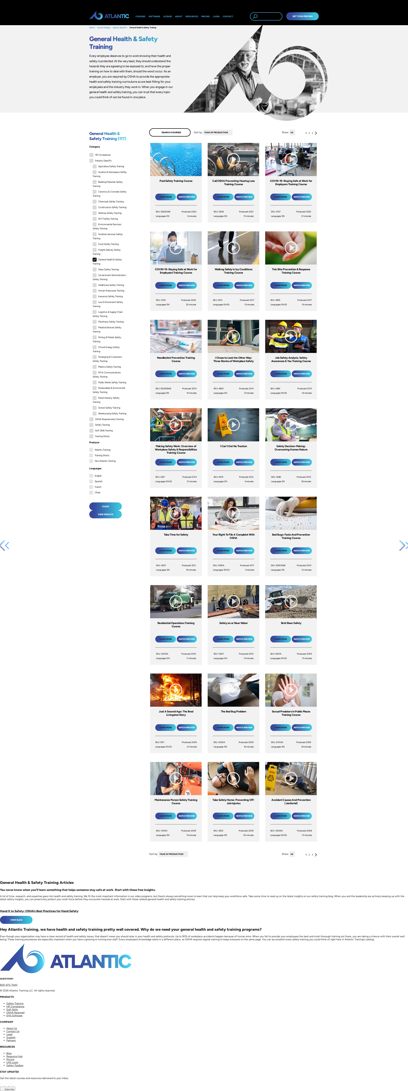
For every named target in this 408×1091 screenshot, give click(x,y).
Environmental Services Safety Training (107, 226)
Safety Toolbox (14, 1065)
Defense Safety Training (109, 213)
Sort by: (198, 132)
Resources (192, 16)
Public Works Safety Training (112, 382)
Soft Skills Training (104, 430)
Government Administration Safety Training (109, 277)
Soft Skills (12, 1009)
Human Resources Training (111, 290)
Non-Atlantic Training (105, 461)
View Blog (16, 920)
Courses (140, 16)
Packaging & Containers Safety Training (107, 358)
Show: (285, 132)
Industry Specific (120, 27)
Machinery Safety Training (111, 321)
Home (91, 27)
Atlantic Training (102, 449)
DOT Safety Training (108, 218)
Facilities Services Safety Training (108, 236)
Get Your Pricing (302, 16)
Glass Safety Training (108, 269)
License (167, 16)
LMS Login (12, 1062)
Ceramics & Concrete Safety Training (109, 193)
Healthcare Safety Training (111, 285)
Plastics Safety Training (109, 366)
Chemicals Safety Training (111, 201)
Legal (9, 1034)
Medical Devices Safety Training (107, 329)
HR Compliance (103, 154)
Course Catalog (103, 27)
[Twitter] (11, 1085)
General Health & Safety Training (142, 27)
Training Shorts (102, 436)
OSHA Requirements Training (109, 419)
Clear (105, 506)
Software (154, 16)
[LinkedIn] (2, 1085)
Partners (11, 1040)
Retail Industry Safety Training (106, 399)
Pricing (10, 1059)
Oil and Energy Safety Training (106, 349)
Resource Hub (14, 1056)
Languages (95, 468)
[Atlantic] (109, 16)
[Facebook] (6, 1085)
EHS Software (14, 1015)
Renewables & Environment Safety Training (109, 390)
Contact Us (12, 1031)
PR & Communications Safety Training (107, 374)
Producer (94, 442)
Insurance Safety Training (110, 296)
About (178, 16)
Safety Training (102, 424)
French (98, 487)
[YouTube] (15, 1085)
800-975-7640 (8, 984)
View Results (105, 514)
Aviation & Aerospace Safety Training (110, 174)
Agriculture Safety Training (111, 166)
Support (10, 1037)
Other (97, 492)
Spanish (98, 481)
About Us (11, 1028)
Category (94, 146)
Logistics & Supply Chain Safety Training (108, 314)
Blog (8, 1053)
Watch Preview (187, 197)
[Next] (316, 133)
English (98, 475)
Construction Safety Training (112, 207)
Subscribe (9, 1089)
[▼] (233, 132)
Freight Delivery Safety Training (106, 251)
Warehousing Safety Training (112, 413)
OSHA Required (15, 1012)
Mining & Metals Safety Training (107, 339)
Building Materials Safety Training (108, 184)
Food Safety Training (108, 244)
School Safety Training (109, 407)
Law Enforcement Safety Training (108, 304)
